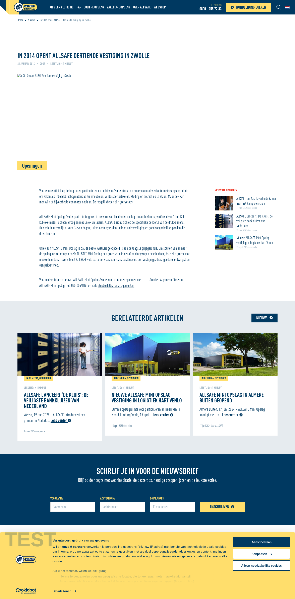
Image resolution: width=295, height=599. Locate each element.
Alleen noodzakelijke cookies (261, 565)
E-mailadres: (157, 498)
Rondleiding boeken (251, 7)
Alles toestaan (262, 542)
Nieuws (31, 20)
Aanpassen (259, 554)
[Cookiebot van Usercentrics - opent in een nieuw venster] (26, 591)
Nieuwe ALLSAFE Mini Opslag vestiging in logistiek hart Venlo (147, 397)
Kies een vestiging (62, 7)
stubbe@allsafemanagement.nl (116, 285)
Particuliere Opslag (90, 7)
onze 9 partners (74, 546)
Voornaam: (56, 498)
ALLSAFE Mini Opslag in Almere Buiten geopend (231, 397)
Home (20, 20)
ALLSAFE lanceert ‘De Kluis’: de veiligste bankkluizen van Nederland (56, 400)
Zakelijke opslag (118, 7)
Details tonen (62, 591)
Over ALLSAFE (142, 7)
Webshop (160, 7)
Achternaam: (107, 498)
